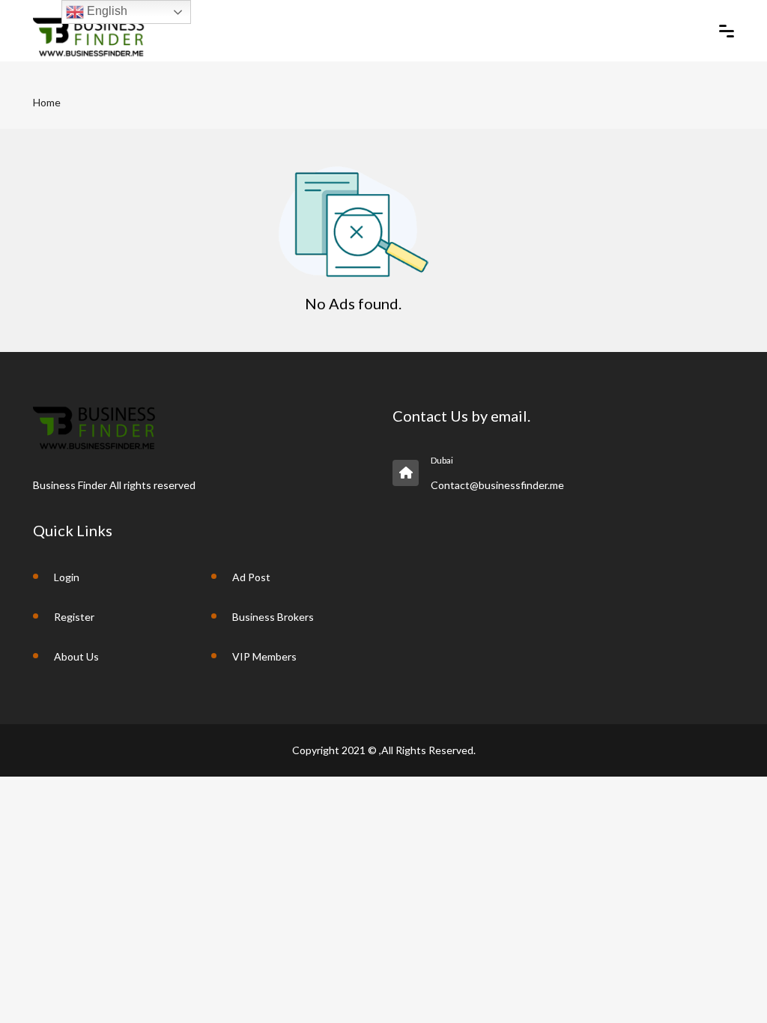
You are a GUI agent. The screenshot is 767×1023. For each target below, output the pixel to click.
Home (47, 102)
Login (66, 577)
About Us (76, 656)
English (105, 10)
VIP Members (264, 656)
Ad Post (251, 577)
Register (74, 616)
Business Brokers (273, 616)
